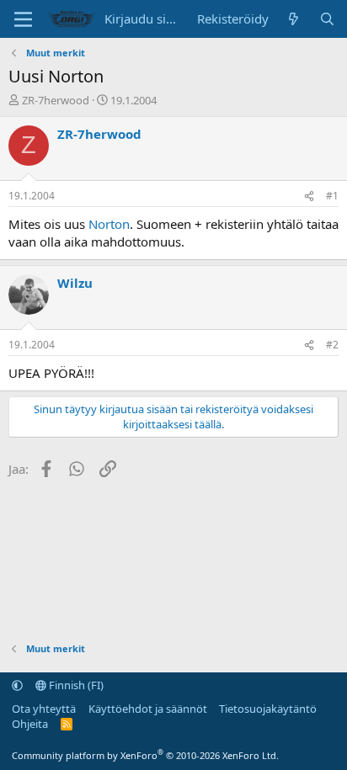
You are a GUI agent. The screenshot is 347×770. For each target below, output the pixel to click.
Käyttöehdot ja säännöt (147, 708)
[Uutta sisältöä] (293, 19)
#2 (332, 344)
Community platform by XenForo (145, 755)
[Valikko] (23, 19)
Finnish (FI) (75, 685)
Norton (109, 223)
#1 (332, 196)
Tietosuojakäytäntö (268, 708)
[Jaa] (309, 196)
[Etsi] (327, 19)
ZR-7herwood (55, 100)
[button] (17, 685)
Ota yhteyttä (44, 708)
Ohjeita (30, 723)
